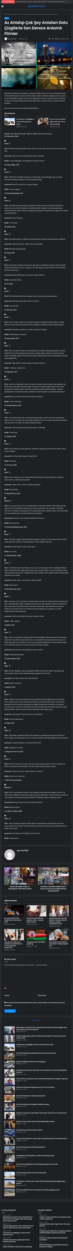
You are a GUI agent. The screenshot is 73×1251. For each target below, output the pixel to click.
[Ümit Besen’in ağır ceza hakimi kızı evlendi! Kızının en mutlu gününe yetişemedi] (14, 934)
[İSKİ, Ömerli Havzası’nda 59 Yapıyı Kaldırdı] (9, 1149)
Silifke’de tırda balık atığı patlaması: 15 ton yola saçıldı (35, 1087)
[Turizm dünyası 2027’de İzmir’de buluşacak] (9, 1175)
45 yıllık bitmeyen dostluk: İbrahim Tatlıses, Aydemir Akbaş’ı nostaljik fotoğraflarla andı (58, 921)
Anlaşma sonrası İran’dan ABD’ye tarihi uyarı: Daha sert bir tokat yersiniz (41, 1113)
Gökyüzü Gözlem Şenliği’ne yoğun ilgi (36, 943)
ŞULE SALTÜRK (12, 39)
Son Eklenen (36, 1020)
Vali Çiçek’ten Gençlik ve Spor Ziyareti (29, 1130)
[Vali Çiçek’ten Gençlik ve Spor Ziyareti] (9, 1132)
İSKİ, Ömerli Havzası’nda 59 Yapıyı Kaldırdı (30, 1147)
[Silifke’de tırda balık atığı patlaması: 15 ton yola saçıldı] (9, 1090)
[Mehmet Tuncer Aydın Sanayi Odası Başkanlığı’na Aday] (9, 1124)
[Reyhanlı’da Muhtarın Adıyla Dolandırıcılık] (9, 1098)
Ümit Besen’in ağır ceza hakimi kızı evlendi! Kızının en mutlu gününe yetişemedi (13, 944)
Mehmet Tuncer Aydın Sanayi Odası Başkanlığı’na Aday (35, 1121)
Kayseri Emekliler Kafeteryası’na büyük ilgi (30, 1062)
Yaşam (14, 14)
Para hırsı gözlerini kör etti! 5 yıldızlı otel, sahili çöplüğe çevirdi (37, 1190)
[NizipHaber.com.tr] (36, 6)
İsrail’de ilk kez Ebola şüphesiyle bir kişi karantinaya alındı (36, 1053)
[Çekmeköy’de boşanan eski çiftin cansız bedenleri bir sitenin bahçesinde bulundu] (9, 1072)
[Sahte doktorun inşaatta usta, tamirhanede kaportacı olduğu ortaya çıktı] (9, 1081)
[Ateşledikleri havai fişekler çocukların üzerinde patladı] (9, 1158)
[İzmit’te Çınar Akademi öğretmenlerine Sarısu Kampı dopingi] (43, 121)
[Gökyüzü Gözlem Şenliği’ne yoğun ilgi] (36, 934)
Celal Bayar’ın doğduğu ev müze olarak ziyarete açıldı (31, 1)
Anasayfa (8, 14)
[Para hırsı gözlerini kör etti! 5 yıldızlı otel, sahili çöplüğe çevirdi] (9, 1192)
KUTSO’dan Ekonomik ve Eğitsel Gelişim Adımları (32, 1104)
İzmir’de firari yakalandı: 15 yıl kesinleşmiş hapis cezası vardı (37, 1164)
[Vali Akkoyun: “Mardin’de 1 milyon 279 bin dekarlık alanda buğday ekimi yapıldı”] (9, 1184)
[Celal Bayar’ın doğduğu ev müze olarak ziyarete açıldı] (9, 121)
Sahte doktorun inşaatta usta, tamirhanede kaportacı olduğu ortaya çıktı (42, 1079)
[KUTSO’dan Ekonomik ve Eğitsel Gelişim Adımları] (9, 1107)
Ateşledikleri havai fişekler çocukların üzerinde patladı (35, 1156)
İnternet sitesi (42, 995)
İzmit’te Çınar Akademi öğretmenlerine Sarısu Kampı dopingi (58, 121)
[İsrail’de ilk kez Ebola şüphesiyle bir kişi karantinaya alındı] (9, 1055)
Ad (5, 988)
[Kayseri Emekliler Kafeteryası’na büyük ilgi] (9, 1064)
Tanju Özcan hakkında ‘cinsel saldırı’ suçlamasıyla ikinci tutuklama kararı (41, 1139)
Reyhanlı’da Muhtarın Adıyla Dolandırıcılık (30, 1096)
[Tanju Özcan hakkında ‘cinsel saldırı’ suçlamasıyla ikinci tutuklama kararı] (9, 1141)
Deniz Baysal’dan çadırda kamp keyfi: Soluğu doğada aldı (58, 944)
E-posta (7, 995)
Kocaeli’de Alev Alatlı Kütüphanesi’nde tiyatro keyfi (12, 920)
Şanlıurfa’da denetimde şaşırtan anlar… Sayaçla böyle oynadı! (35, 920)
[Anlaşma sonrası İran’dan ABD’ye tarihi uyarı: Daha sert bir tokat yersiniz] (9, 1115)
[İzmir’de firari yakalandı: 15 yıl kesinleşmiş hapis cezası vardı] (9, 1166)
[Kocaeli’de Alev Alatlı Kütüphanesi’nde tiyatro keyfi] (14, 910)
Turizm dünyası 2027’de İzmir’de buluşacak (31, 1173)
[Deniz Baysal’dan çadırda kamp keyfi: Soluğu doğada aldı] (59, 934)
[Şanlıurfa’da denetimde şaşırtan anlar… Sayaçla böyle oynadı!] (36, 910)
